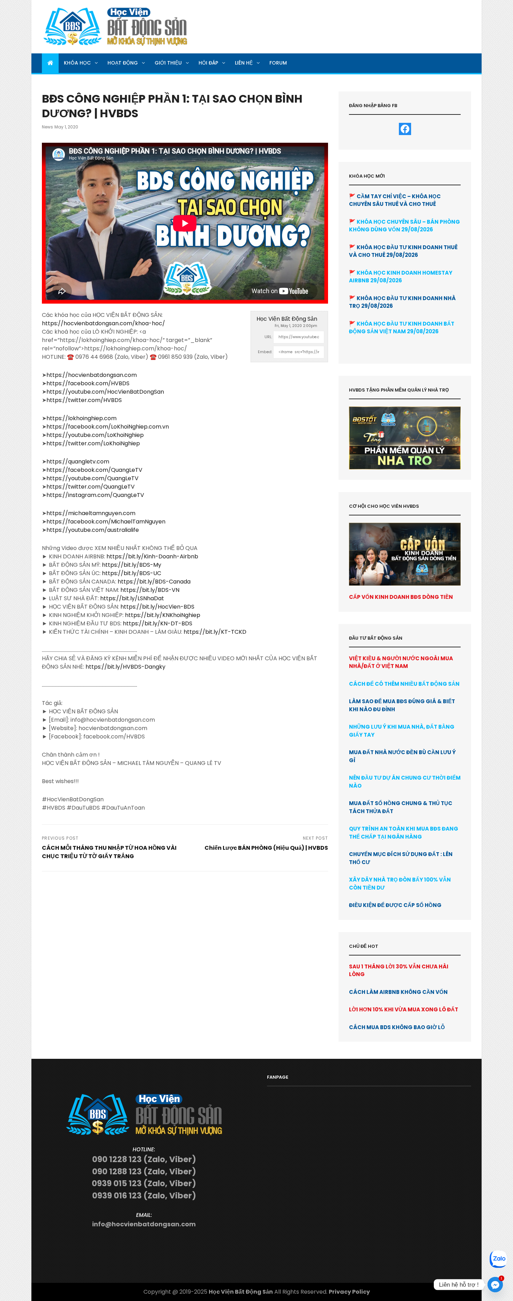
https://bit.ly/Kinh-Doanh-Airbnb (152, 556)
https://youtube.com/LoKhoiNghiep (95, 435)
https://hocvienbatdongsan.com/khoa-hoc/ (103, 323)
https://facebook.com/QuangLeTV (94, 470)
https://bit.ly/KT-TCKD (215, 632)
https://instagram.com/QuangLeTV (95, 495)
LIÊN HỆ (244, 62)
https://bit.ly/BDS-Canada (154, 582)
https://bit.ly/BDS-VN (149, 590)
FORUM (278, 62)
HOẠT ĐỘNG (122, 62)
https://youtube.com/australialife (92, 530)
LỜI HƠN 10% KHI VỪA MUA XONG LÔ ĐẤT (403, 1009)
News (47, 127)
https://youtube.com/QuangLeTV (92, 478)
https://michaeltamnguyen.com (90, 513)
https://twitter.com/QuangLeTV (90, 487)
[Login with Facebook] (405, 129)
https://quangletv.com (77, 462)
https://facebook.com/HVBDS (87, 383)
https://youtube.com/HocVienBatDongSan (105, 392)
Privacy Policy (349, 1292)
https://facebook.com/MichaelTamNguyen (105, 522)
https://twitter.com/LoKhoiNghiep (93, 443)
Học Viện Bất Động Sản (286, 319)
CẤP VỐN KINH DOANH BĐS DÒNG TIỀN (401, 597)
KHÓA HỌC (77, 62)
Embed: (265, 352)
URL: (268, 337)
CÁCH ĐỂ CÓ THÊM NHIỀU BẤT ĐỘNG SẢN (404, 683)
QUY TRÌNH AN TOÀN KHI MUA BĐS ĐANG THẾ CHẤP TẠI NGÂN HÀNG (403, 832)
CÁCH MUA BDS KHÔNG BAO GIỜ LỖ (397, 1027)
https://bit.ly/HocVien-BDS (157, 607)
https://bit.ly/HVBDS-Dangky (125, 667)
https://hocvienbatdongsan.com (91, 375)
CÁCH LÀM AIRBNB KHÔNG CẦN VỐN (398, 992)
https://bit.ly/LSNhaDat (132, 598)
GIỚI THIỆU (168, 62)
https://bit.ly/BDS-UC (131, 573)
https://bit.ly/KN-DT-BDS (157, 623)
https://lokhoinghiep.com (81, 418)
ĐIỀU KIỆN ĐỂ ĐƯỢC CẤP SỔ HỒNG (395, 905)
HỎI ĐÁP (208, 62)
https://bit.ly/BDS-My (131, 565)
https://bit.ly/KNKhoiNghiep (162, 615)
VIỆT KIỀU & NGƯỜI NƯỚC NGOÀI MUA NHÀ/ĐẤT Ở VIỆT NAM (401, 662)
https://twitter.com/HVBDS (84, 400)
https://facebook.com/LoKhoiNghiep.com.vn (107, 427)
